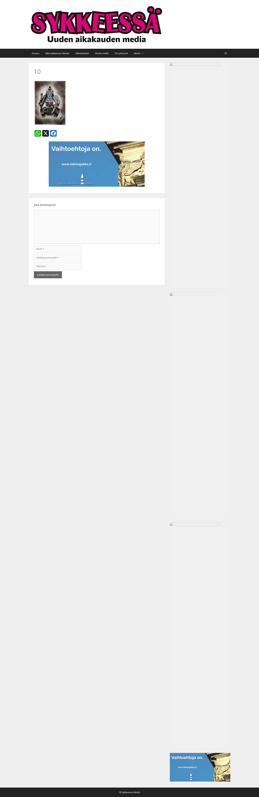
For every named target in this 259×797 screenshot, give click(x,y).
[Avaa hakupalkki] (225, 53)
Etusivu (35, 53)
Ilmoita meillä (102, 53)
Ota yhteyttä (121, 53)
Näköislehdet (82, 53)
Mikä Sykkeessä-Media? (57, 53)
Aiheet (137, 53)
